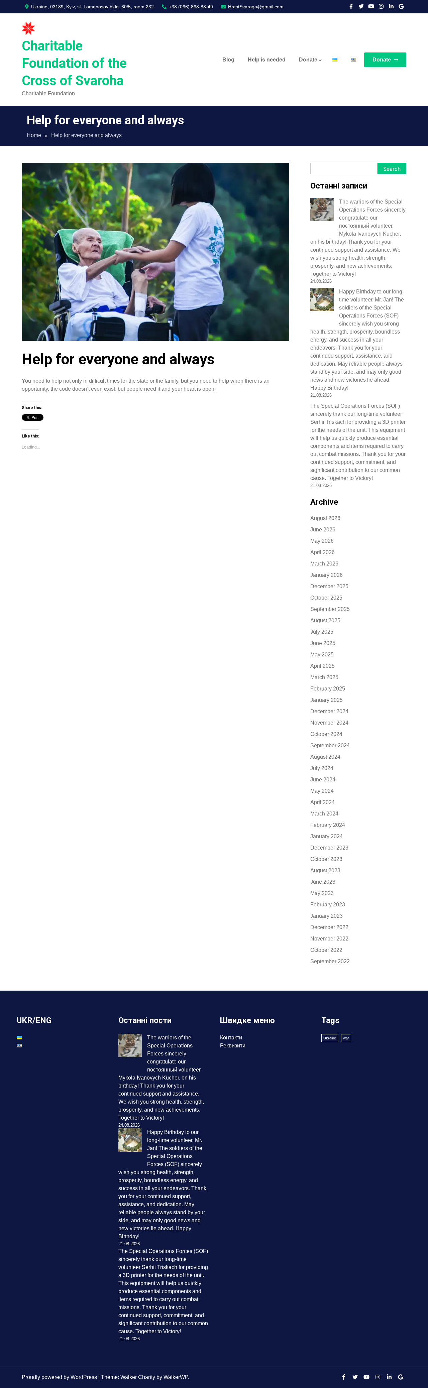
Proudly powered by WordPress (60, 1377)
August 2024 (325, 757)
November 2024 (329, 723)
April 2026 (322, 552)
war (346, 1038)
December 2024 (329, 711)
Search (392, 168)
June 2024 (322, 779)
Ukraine (329, 1038)
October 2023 (326, 859)
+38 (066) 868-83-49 (190, 6)
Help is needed (267, 59)
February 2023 (327, 904)
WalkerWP (176, 1377)
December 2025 (329, 586)
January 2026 (326, 575)
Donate (308, 59)
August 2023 (325, 870)
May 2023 (322, 893)
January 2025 (326, 700)
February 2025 (327, 688)
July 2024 (321, 768)
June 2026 (322, 529)
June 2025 (322, 643)
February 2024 (327, 825)
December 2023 (329, 848)
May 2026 (322, 541)
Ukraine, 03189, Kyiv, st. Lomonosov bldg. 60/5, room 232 (92, 6)
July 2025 (321, 632)
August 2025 (325, 620)
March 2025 (324, 677)
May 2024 (322, 791)
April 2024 (322, 802)
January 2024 (326, 836)
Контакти (231, 1037)
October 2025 (326, 598)
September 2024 (330, 745)
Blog (228, 59)
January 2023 (326, 916)
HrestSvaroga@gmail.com (255, 6)
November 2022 (329, 938)
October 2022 (326, 950)
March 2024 (324, 813)
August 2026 (325, 518)
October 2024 (326, 734)
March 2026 (324, 563)
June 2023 (322, 882)
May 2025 (322, 654)
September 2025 (330, 609)
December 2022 (329, 927)
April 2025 (322, 666)
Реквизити (232, 1045)
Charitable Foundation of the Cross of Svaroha (74, 63)
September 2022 (330, 961)
